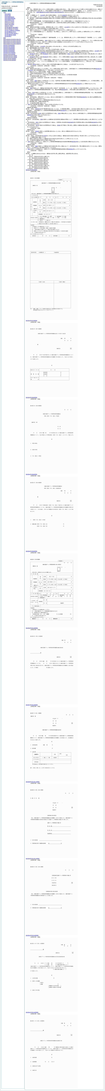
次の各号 (42, 15)
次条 (40, 113)
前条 (46, 40)
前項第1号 (32, 53)
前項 (75, 51)
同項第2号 (45, 53)
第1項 (29, 64)
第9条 (58, 125)
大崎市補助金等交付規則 (50, 12)
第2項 (34, 64)
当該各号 (64, 15)
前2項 (29, 59)
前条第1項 (38, 109)
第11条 (37, 131)
